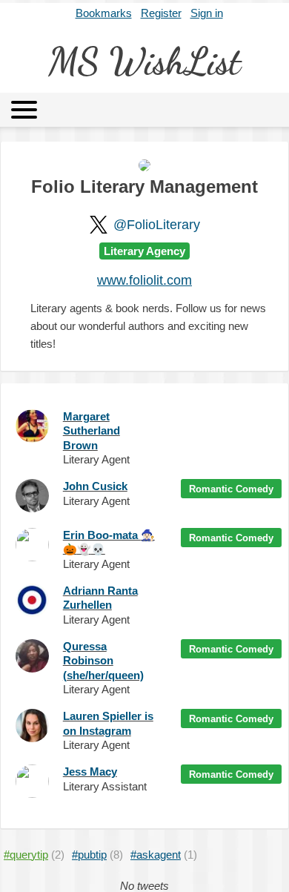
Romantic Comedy (231, 489)
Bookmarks (104, 13)
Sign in (206, 13)
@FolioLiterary (156, 224)
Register (161, 13)
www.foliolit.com (144, 280)
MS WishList (144, 62)
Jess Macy (90, 771)
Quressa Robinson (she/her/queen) (103, 660)
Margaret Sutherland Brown (91, 431)
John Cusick (95, 486)
